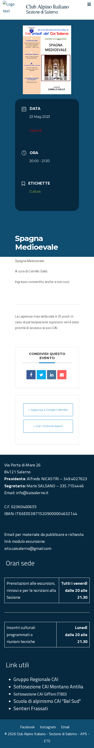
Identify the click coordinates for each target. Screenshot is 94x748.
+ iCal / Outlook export (48, 426)
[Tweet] (41, 374)
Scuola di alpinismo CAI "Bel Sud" (47, 701)
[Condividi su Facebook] (31, 374)
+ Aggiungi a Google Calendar (48, 409)
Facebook (27, 727)
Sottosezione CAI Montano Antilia (48, 686)
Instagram (48, 727)
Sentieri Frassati (30, 708)
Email (65, 727)
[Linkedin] (51, 374)
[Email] (61, 374)
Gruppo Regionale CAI (35, 679)
